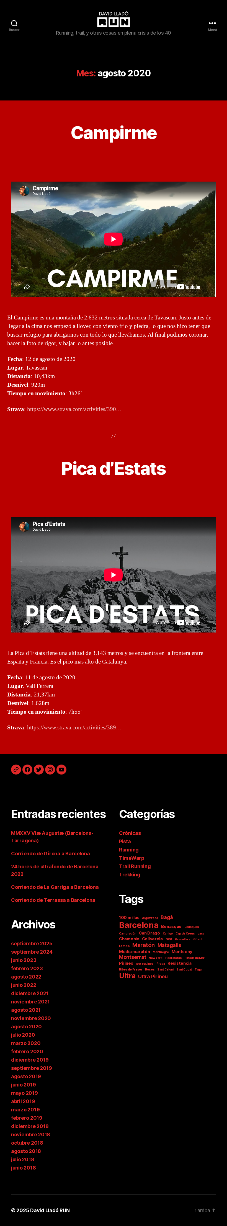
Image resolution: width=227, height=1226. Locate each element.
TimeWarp (132, 858)
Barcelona (139, 925)
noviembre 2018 (30, 1134)
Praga (160, 964)
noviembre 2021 (30, 1002)
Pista (125, 841)
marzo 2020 (25, 1043)
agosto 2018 (26, 1151)
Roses (150, 969)
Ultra (127, 976)
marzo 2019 (25, 1110)
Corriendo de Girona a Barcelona (50, 853)
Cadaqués (191, 927)
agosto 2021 (26, 1010)
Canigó (168, 933)
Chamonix (129, 938)
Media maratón (134, 951)
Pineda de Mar (194, 958)
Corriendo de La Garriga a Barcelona (55, 887)
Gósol (197, 939)
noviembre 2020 (31, 1018)
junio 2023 (23, 960)
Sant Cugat (184, 969)
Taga (198, 969)
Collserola (152, 938)
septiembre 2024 (32, 952)
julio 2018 (22, 1159)
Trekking (129, 874)
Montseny (182, 951)
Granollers (182, 939)
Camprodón (127, 933)
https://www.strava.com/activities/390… (74, 409)
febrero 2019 (26, 1118)
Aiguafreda (150, 918)
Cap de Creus (185, 933)
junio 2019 (23, 1085)
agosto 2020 (26, 1026)
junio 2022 (23, 985)
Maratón (143, 944)
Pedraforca (173, 958)
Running (129, 850)
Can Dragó (149, 933)
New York (155, 958)
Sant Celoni (165, 969)
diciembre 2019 (30, 1060)
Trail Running (135, 866)
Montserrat (132, 957)
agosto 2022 (26, 977)
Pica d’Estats (113, 468)
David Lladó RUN (50, 1210)
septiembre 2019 (31, 1068)
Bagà (167, 917)
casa (200, 933)
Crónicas (130, 833)
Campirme (114, 132)
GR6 (169, 939)
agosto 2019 (26, 1076)
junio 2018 (23, 1168)
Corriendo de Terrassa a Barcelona (53, 900)
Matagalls (169, 945)
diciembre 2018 (30, 1126)
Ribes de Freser (130, 969)
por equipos (145, 964)
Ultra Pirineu (153, 976)
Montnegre (161, 952)
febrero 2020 (27, 1051)
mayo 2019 (24, 1093)
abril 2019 (23, 1101)
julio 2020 (23, 1035)
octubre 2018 (27, 1143)
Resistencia (179, 963)
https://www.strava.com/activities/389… (74, 727)
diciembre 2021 (29, 993)
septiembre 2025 (32, 943)
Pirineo (126, 963)
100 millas (129, 917)
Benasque (171, 926)
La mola (124, 946)
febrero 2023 (27, 968)
